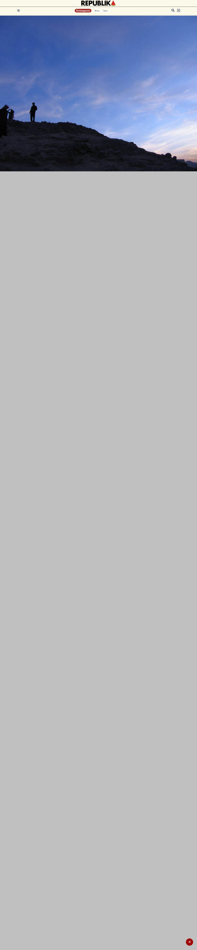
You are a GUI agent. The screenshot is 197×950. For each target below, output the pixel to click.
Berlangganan (83, 10)
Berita (97, 11)
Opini (105, 11)
